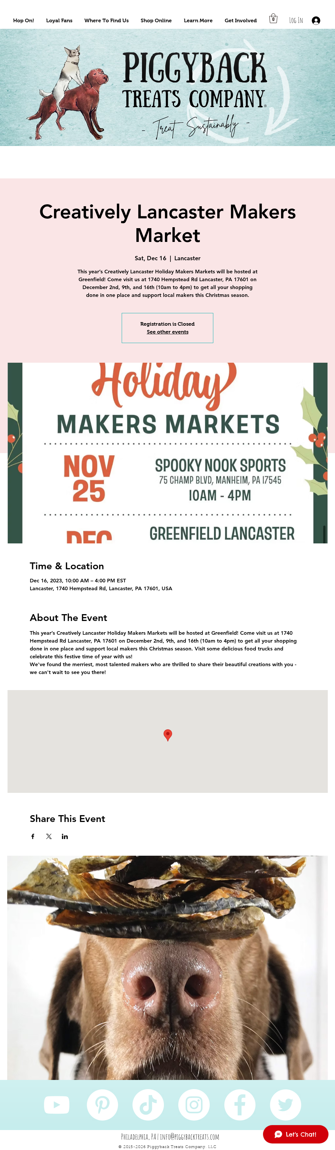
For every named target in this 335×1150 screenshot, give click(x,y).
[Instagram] (194, 1105)
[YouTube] (56, 1105)
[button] (23, 20)
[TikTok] (148, 1105)
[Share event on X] (49, 836)
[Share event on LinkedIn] (65, 836)
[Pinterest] (102, 1105)
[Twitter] (285, 1105)
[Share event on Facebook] (33, 836)
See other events (167, 332)
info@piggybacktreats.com (190, 1136)
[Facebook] (240, 1105)
